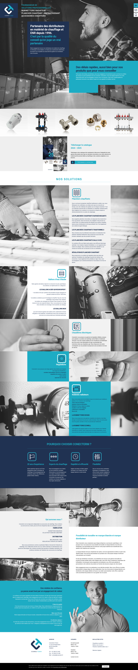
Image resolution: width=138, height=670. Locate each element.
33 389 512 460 (56, 651)
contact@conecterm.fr (57, 655)
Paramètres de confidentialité (60, 667)
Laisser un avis (74, 657)
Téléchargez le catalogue (85, 162)
